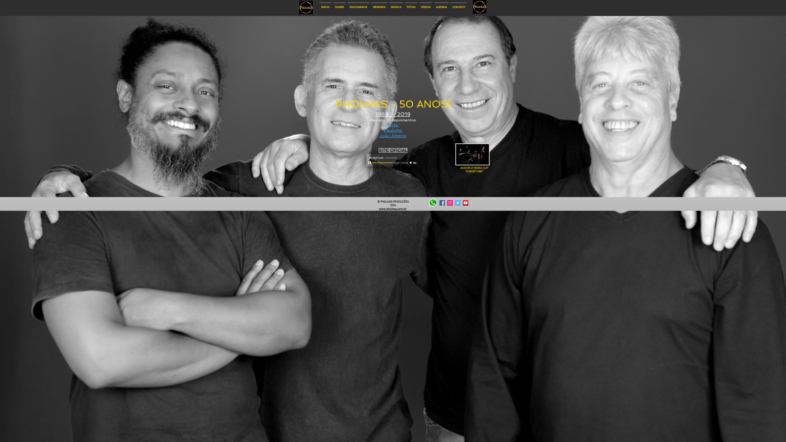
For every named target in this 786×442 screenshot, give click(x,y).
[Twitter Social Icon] (458, 203)
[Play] (370, 162)
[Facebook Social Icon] (442, 203)
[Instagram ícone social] (450, 203)
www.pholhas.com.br (393, 209)
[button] (339, 5)
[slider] (415, 163)
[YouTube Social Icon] (465, 203)
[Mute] (411, 163)
